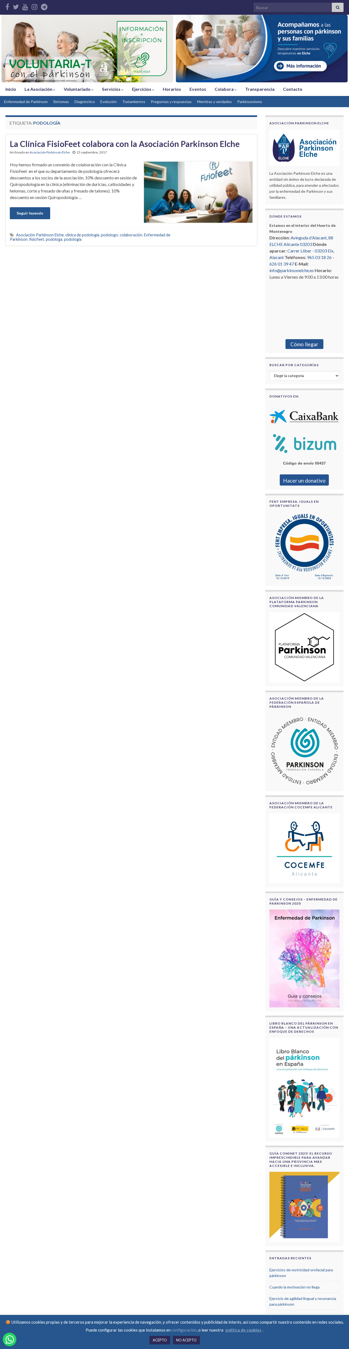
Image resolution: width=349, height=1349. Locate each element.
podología (73, 239)
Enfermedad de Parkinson (26, 101)
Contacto (292, 89)
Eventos (197, 89)
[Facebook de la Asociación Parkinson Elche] (7, 6)
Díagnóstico (84, 101)
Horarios (172, 89)
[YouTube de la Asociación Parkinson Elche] (25, 6)
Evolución (108, 101)
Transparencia (260, 89)
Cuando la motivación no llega (294, 1287)
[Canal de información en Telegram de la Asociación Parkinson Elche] (44, 6)
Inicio (10, 89)
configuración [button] (184, 1329)
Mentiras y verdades (214, 101)
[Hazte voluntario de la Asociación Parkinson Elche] (87, 48)
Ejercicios (142, 89)
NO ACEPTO (186, 1340)
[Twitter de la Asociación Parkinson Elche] (16, 6)
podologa (54, 239)
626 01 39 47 (281, 263)
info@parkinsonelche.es (291, 270)
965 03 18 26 (319, 257)
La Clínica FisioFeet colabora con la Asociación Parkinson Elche (125, 144)
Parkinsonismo (249, 101)
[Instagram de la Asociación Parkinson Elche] (34, 6)
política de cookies (243, 1329)
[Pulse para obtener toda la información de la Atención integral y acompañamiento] (262, 48)
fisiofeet (36, 239)
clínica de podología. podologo (91, 235)
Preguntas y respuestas (171, 101)
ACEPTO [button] (160, 1340)
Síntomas (61, 101)
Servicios (111, 89)
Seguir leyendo (30, 213)
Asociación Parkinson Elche (50, 152)
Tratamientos (133, 101)
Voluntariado (77, 89)
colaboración (131, 235)
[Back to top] (337, 1337)
